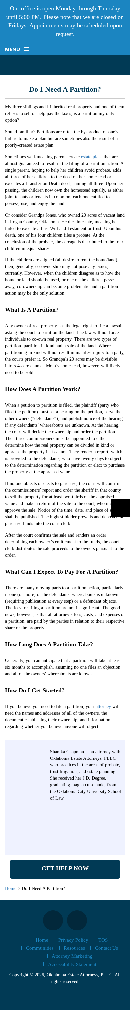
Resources (74, 948)
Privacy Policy (73, 940)
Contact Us (106, 948)
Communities (40, 948)
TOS (103, 940)
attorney (103, 706)
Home (42, 940)
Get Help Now (65, 868)
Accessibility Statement (72, 964)
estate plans (91, 156)
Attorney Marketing (72, 956)
